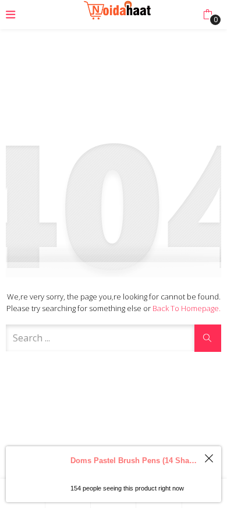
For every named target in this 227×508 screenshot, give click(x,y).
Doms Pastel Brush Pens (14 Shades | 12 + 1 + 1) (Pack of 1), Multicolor (134, 460)
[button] (207, 14)
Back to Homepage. (186, 308)
